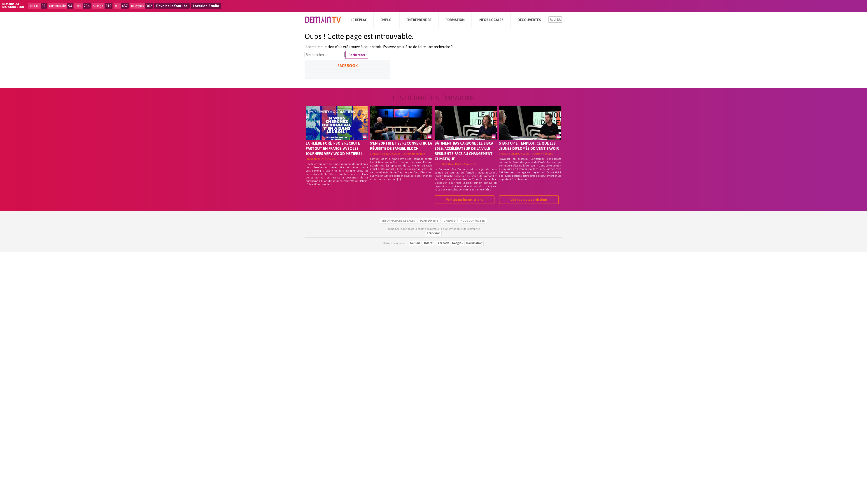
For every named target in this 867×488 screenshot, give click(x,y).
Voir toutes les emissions (464, 200)
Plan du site (429, 220)
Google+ (457, 243)
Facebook (443, 243)
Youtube (415, 243)
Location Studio (206, 6)
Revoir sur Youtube (172, 6)
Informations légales (398, 220)
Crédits (449, 220)
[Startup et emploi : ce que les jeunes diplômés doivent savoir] (530, 129)
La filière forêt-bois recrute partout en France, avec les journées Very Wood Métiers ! (334, 148)
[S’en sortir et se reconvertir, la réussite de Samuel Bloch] (401, 129)
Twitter (429, 243)
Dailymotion (474, 243)
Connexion (433, 233)
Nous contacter (472, 220)
